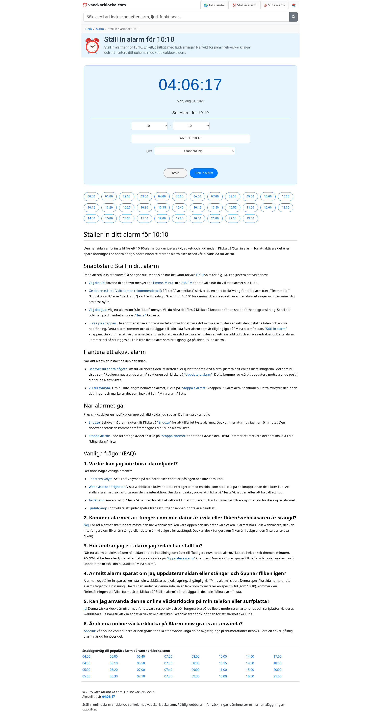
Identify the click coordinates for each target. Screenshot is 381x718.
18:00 (162, 218)
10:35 (162, 207)
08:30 (195, 663)
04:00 (162, 196)
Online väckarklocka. (139, 692)
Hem (88, 29)
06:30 (114, 676)
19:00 (180, 218)
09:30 (195, 676)
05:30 (86, 676)
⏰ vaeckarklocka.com (104, 5)
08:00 (233, 196)
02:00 (127, 196)
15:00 (109, 218)
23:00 (250, 218)
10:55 (233, 207)
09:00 (250, 196)
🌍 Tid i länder (214, 5)
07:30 (168, 663)
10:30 (144, 207)
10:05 (286, 196)
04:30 (86, 663)
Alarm (100, 29)
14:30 (250, 663)
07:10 (141, 676)
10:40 (180, 207)
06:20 (114, 670)
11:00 (250, 207)
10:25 (127, 207)
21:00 (215, 218)
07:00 (215, 196)
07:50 (168, 676)
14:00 (91, 218)
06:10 (114, 663)
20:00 (197, 218)
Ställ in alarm (203, 173)
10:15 (91, 207)
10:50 (215, 207)
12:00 (268, 207)
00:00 (91, 196)
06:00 (197, 196)
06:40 (141, 656)
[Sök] (293, 17)
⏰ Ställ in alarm (244, 5)
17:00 (144, 218)
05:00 (180, 196)
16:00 (127, 218)
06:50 (141, 663)
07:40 (168, 670)
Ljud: (149, 150)
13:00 (286, 207)
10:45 (197, 207)
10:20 (109, 207)
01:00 (109, 196)
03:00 (144, 196)
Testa (175, 173)
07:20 (168, 656)
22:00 (233, 218)
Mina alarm (276, 5)
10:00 (268, 196)
